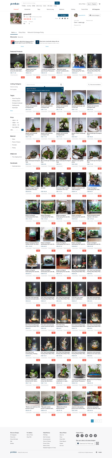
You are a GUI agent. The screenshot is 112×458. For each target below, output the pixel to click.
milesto (44, 5)
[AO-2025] (48, 179)
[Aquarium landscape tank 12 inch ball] (79, 97)
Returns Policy (46, 445)
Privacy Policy (46, 443)
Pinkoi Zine (12, 437)
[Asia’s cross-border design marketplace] (14, 4)
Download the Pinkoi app (86, 443)
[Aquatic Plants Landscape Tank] (79, 125)
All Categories (13, 434)
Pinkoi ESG (62, 439)
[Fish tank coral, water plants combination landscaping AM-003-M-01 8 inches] (79, 289)
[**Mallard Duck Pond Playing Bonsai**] (33, 61)
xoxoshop (29, 5)
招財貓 (33, 5)
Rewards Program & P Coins (49, 447)
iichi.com (62, 445)
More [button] (11, 110)
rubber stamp (39, 5)
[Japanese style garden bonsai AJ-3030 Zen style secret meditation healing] (94, 398)
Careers (61, 443)
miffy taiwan (49, 5)
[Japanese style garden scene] (79, 152)
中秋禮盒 (24, 5)
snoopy (55, 5)
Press (61, 437)
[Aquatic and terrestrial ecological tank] (33, 97)
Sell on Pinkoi (82, 4)
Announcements (46, 439)
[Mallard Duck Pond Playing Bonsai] (94, 371)
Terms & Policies (47, 441)
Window (12, 443)
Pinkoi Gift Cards (14, 439)
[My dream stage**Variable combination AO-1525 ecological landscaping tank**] (63, 179)
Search (57, 3)
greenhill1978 (82, 15)
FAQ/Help (45, 434)
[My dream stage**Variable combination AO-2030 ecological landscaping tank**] (33, 179)
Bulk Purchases (46, 437)
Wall (11, 441)
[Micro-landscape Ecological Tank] (94, 125)
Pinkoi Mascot (63, 441)
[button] (63, 15)
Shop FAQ (29, 437)
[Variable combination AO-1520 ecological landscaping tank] (79, 179)
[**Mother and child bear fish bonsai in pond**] (33, 398)
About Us (62, 434)
